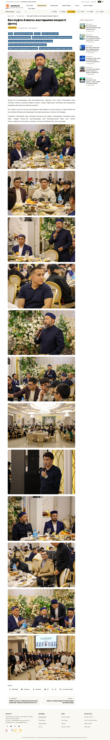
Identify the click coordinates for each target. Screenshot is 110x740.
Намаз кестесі (88, 717)
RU (103, 1)
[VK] (19, 726)
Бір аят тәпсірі (65, 726)
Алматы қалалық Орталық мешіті (19, 37)
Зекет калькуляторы (90, 720)
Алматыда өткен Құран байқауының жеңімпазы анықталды (52, 37)
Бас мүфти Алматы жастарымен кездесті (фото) (55, 48)
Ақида (63, 723)
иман (10, 33)
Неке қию (93, 1)
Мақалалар (54, 5)
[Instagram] (15, 726)
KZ (99, 1)
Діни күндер (88, 723)
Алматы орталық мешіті (50, 33)
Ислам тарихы (88, 5)
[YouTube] (11, 726)
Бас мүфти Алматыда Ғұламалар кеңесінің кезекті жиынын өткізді (30, 41)
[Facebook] (7, 726)
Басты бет (29, 5)
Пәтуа (77, 5)
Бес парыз (31, 8)
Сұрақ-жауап (42, 723)
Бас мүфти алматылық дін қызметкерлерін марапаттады (27, 44)
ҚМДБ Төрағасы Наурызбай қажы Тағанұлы (23, 48)
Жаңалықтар (42, 5)
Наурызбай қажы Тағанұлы (23, 33)
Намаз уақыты (10, 11)
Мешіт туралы (85, 1)
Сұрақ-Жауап (66, 5)
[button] (41, 74)
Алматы (37, 33)
